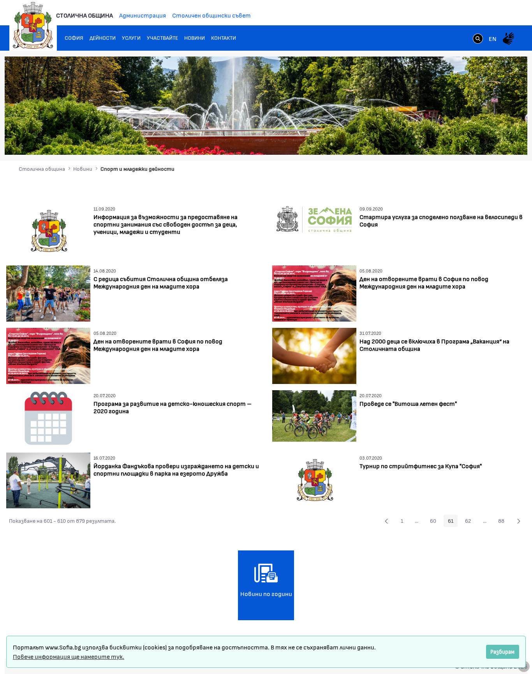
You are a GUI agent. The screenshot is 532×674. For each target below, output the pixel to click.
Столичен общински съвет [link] (211, 15)
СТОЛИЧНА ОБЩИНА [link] (84, 15)
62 (470, 522)
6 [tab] (489, 141)
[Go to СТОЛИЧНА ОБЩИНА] (33, 25)
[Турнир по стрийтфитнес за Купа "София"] (314, 479)
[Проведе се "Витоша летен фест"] (314, 415)
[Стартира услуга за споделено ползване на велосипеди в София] (314, 230)
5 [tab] (482, 141)
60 (435, 522)
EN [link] (493, 38)
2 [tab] (458, 141)
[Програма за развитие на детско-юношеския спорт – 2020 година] (48, 417)
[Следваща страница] (519, 521)
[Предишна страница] (386, 521)
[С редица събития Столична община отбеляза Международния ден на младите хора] (48, 292)
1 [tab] (451, 141)
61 (453, 522)
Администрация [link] (142, 15)
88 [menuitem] (503, 522)
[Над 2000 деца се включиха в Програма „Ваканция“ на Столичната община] (314, 355)
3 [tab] (466, 141)
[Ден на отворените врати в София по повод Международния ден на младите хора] (314, 292)
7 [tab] (497, 141)
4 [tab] (474, 141)
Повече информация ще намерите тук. (68, 656)
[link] (478, 39)
